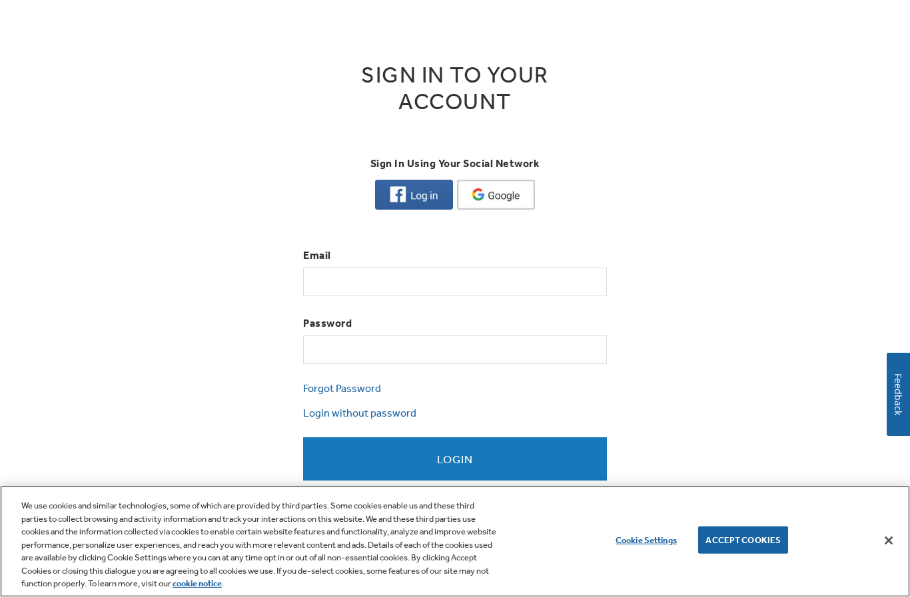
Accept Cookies (743, 539)
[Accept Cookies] (888, 540)
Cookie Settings (646, 539)
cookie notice (197, 583)
